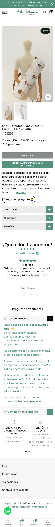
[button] (25, 294)
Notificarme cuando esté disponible (27, 164)
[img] (27, 249)
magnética (41, 506)
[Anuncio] (26, 4)
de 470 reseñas (25, 253)
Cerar (51, 3)
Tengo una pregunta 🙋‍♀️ (18, 199)
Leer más (21, 192)
